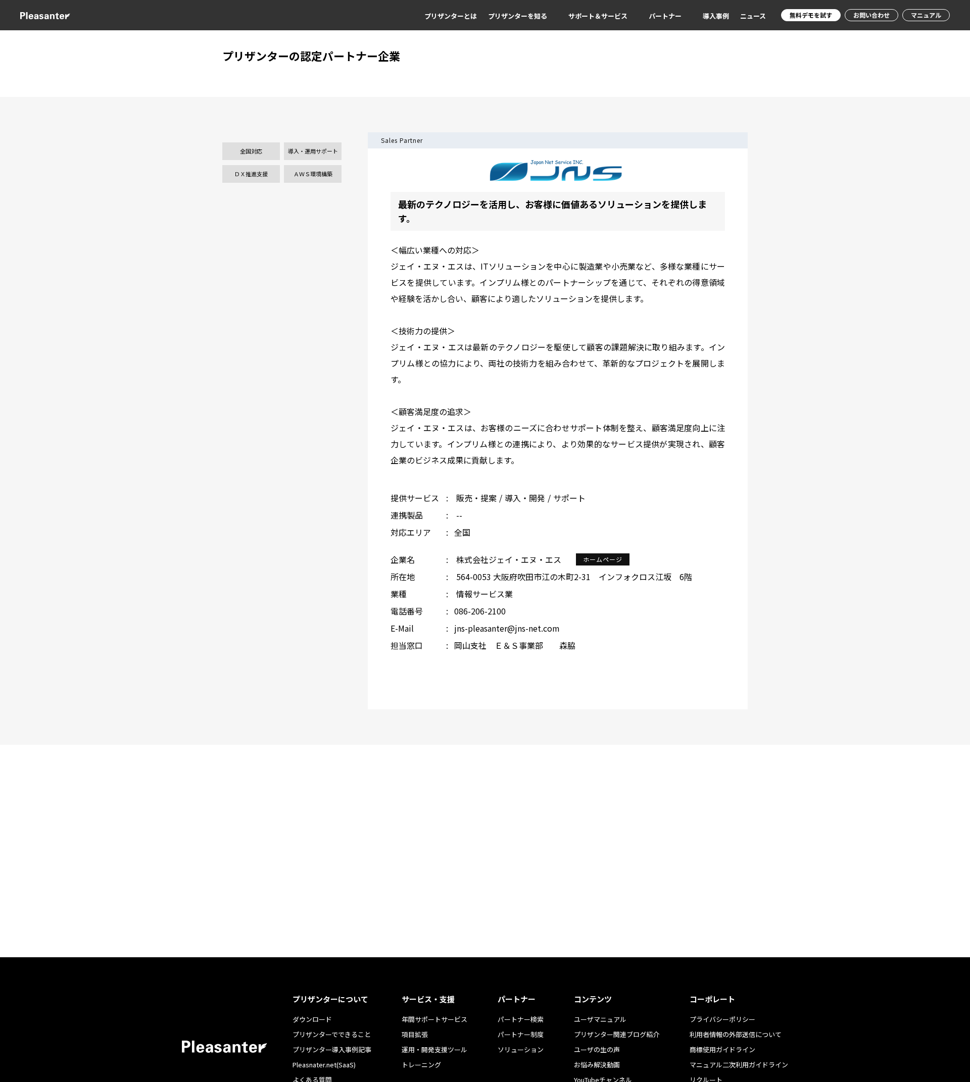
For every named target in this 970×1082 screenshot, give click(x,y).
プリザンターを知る (517, 16)
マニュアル (926, 15)
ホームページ (602, 559)
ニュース (753, 16)
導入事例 (716, 16)
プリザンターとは (450, 16)
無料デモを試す (811, 15)
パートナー (665, 16)
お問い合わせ (871, 15)
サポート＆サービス (597, 16)
